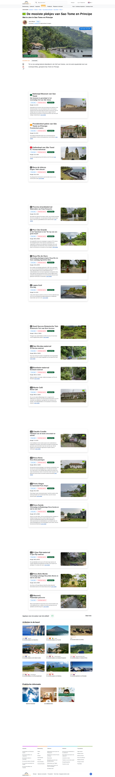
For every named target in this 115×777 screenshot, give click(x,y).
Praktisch (49, 6)
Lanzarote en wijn (66, 757)
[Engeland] (53, 656)
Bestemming (25, 6)
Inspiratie (37, 6)
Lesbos (29, 656)
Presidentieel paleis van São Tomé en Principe (45, 125)
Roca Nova (37, 458)
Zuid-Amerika (40, 757)
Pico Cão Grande (39, 230)
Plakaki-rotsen (80, 753)
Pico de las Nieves (81, 757)
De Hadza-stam (50, 768)
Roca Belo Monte (40, 574)
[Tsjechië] (26, 674)
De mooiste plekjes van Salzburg (53, 675)
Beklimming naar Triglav (52, 763)
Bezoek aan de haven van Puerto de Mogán (52, 766)
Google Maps (50, 102)
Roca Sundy (38, 505)
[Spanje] (50, 638)
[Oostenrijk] (50, 674)
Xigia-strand (79, 751)
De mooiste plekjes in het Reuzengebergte (32, 675)
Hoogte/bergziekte (66, 762)
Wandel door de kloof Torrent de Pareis (53, 755)
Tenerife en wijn (65, 764)
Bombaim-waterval (41, 368)
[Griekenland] (26, 638)
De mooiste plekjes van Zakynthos (30, 639)
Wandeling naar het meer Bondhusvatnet (52, 761)
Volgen (38, 21)
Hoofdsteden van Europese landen (28, 752)
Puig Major (79, 763)
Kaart (73, 6)
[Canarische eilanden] (53, 638)
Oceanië (39, 759)
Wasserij (36, 596)
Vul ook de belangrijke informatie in (66, 694)
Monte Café (38, 387)
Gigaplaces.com (26, 2)
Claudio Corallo (39, 432)
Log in (79, 2)
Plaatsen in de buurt (58, 6)
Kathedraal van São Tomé (43, 147)
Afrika (71, 638)
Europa (23, 638)
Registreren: (83, 2)
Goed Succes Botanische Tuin (45, 326)
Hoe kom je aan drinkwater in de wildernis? (68, 752)
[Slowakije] (74, 674)
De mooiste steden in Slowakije (26, 758)
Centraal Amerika (41, 763)
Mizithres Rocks (80, 759)
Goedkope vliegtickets (80, 6)
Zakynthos (29, 638)
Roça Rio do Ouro (40, 256)
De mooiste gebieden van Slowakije (78, 675)
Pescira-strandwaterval (42, 207)
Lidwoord (32, 6)
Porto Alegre (38, 484)
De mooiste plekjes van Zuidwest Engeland (56, 657)
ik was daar (33, 102)
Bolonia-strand (80, 755)
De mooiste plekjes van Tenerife (53, 639)
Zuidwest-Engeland (57, 656)
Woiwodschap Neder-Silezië (80, 656)
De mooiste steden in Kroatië (28, 761)
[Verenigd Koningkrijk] (50, 656)
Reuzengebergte (33, 674)
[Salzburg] (53, 674)
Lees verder (43, 114)
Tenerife (55, 638)
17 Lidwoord (36, 23)
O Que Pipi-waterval (41, 552)
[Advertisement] (60, 79)
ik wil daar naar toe (42, 102)
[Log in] (52, 616)
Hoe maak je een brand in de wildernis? (68, 755)
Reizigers (73, 2)
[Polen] (74, 656)
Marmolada (49, 757)
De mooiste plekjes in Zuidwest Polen (78, 657)
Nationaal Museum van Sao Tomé (44, 95)
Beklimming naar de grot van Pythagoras (53, 752)
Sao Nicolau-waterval (42, 346)
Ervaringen (43, 6)
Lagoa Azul (37, 285)
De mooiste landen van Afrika (77, 639)
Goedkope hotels (89, 6)
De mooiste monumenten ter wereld (28, 764)
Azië (38, 753)
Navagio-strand (80, 761)
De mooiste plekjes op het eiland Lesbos (31, 657)
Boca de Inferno (39, 167)
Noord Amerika (41, 761)
